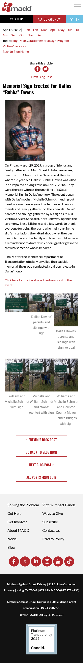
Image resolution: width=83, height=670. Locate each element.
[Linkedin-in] (36, 561)
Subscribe (50, 522)
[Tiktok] (69, 561)
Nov (30, 35)
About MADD (18, 530)
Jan (27, 30)
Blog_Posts (19, 40)
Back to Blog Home (16, 51)
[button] (41, 440)
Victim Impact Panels (59, 505)
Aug (5, 35)
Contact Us (51, 530)
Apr (52, 30)
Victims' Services (14, 46)
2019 (17, 30)
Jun (70, 30)
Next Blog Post (41, 77)
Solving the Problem (23, 505)
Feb (35, 30)
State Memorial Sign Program (49, 40)
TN (77, 19)
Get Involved (17, 522)
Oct (22, 35)
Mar (44, 30)
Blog (11, 547)
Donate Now (52, 19)
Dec (39, 35)
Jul (78, 30)
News (12, 539)
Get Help (14, 513)
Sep (13, 35)
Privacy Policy (53, 539)
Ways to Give (52, 513)
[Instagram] (47, 561)
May (61, 30)
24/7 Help (16, 18)
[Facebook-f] (14, 561)
